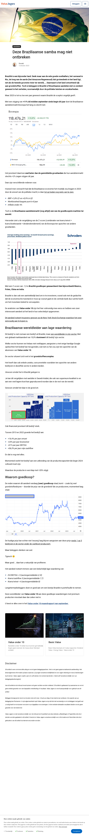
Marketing (40, 831)
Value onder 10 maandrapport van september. (48, 603)
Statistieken (30, 831)
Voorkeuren (20, 831)
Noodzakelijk (9, 831)
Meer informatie (63, 826)
